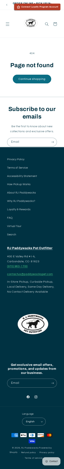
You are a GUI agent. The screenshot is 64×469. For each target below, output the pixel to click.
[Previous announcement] (7, 5)
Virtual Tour (14, 226)
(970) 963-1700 (17, 266)
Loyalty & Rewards (19, 209)
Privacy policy (46, 452)
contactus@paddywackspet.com (30, 274)
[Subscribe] (53, 142)
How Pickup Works (19, 184)
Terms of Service (17, 167)
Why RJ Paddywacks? (21, 201)
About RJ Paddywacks (21, 192)
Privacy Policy (16, 159)
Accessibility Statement (22, 176)
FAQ (10, 218)
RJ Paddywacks (30, 448)
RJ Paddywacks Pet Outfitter (30, 248)
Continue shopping (32, 79)
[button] (7, 24)
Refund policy (28, 452)
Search (11, 234)
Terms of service (34, 458)
